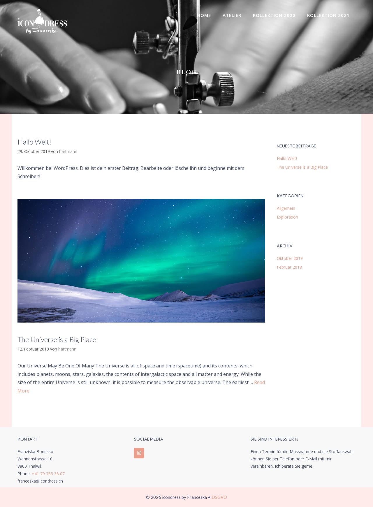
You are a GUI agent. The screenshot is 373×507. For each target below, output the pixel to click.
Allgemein (286, 208)
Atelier (232, 15)
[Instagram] (139, 453)
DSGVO (219, 497)
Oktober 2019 (290, 258)
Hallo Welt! (34, 142)
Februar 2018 (289, 267)
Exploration (287, 217)
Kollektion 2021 (328, 15)
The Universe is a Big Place (56, 339)
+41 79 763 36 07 (48, 473)
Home (204, 15)
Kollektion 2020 (274, 15)
